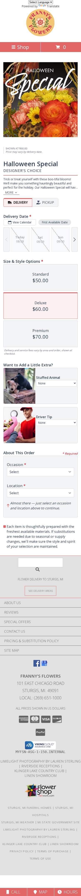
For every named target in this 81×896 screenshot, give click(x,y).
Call (14, 892)
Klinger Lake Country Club (39, 770)
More (9, 192)
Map (42, 892)
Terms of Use (40, 858)
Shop (23, 47)
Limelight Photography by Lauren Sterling (40, 761)
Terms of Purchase (53, 851)
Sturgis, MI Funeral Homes (30, 808)
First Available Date (55, 222)
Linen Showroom (41, 775)
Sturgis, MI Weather (17, 822)
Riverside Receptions (41, 766)
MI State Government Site (59, 822)
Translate (53, 6)
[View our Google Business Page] (44, 665)
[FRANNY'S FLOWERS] (40, 36)
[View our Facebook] (36, 665)
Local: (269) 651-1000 (40, 698)
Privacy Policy (22, 851)
